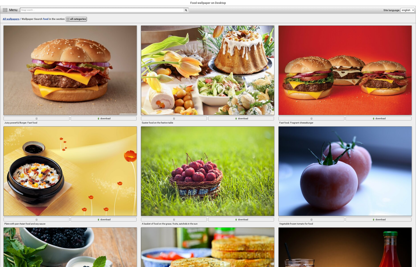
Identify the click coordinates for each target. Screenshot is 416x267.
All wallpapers (11, 19)
